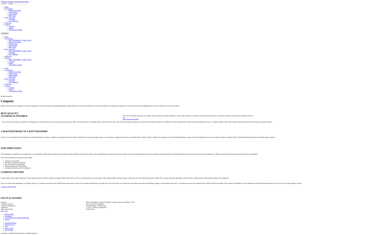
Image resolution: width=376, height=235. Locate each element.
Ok (124, 117)
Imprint (136, 119)
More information (128, 119)
